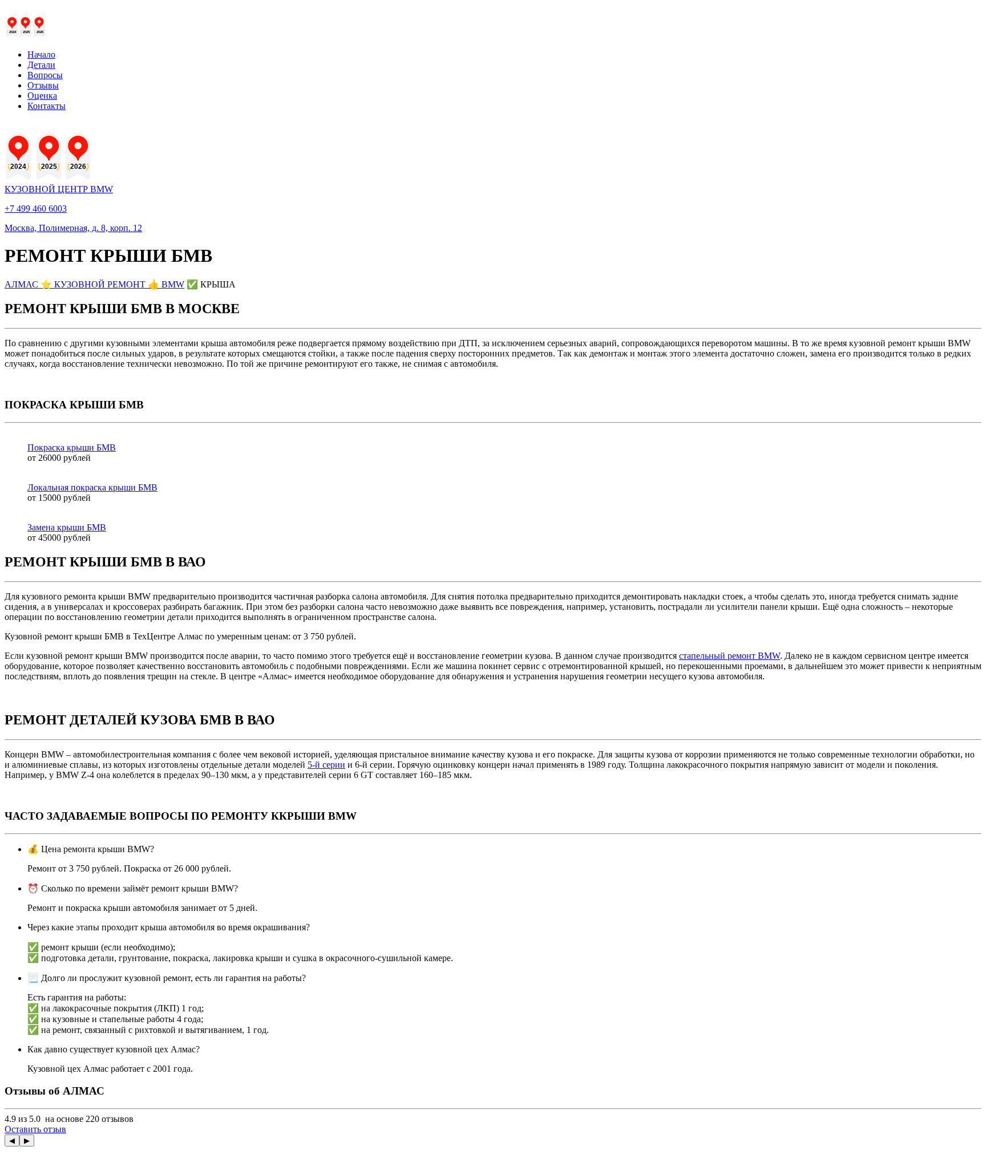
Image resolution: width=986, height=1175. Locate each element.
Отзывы (43, 85)
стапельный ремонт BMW (729, 656)
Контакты (46, 106)
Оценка (42, 95)
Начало (41, 54)
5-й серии (326, 764)
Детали (41, 65)
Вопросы (45, 75)
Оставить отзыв (35, 1129)
